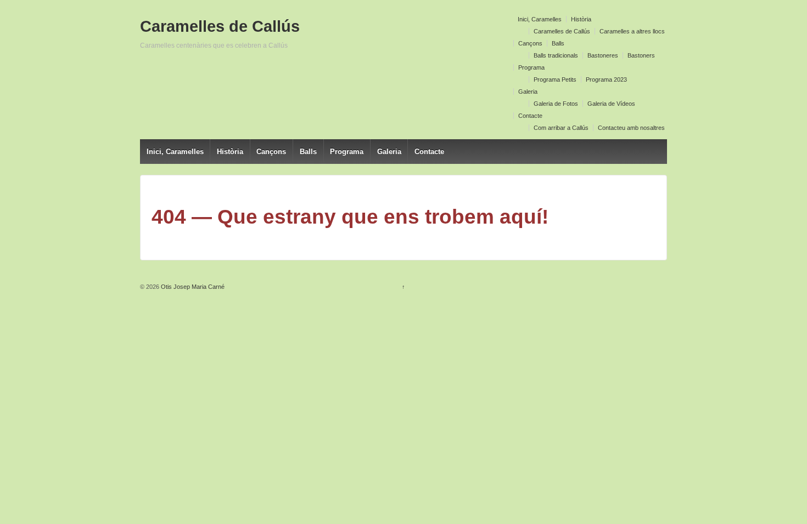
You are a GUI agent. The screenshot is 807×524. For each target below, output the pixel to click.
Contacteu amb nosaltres (631, 127)
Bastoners (641, 55)
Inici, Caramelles (540, 19)
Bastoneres (602, 55)
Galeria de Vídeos (611, 103)
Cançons (530, 43)
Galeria (527, 91)
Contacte (530, 115)
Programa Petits (555, 79)
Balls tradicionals (556, 55)
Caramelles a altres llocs (632, 31)
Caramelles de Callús (562, 31)
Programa (531, 67)
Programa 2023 (606, 79)
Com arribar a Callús (561, 127)
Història (581, 19)
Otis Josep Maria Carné (192, 286)
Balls (558, 43)
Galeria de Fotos (556, 103)
